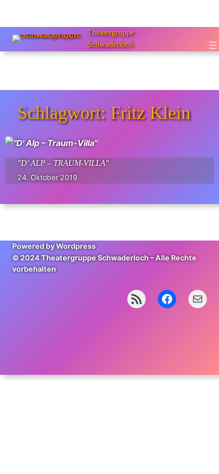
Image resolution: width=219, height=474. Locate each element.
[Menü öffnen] (213, 45)
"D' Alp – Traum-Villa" (63, 163)
